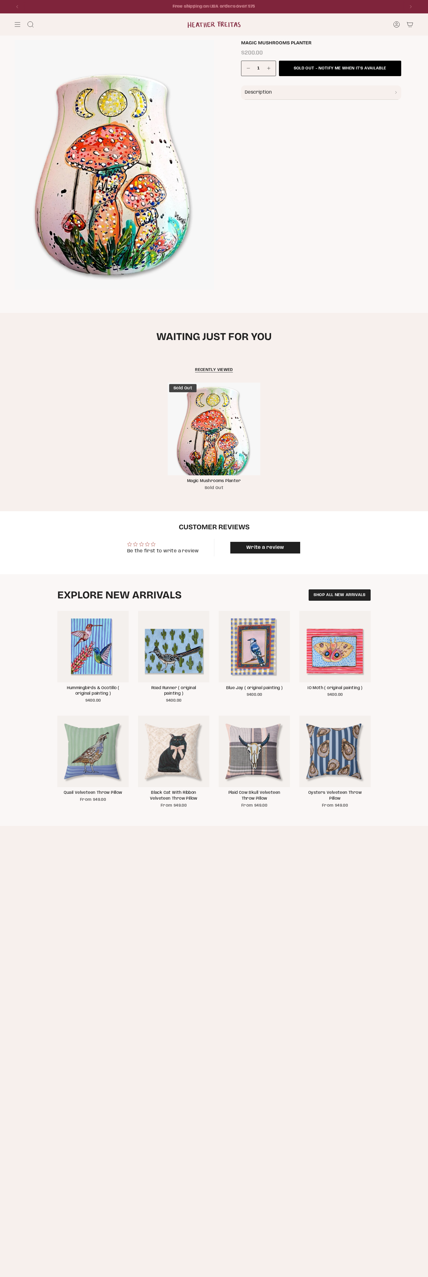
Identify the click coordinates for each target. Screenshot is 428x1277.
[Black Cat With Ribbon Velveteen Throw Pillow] (173, 751)
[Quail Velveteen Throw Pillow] (93, 751)
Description (258, 92)
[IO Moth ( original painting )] (335, 646)
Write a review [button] (265, 547)
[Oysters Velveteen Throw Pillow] (335, 751)
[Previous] (17, 6)
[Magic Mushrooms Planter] (214, 429)
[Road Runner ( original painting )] (173, 646)
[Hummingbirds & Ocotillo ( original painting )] (93, 646)
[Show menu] (17, 24)
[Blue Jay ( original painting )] (254, 646)
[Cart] (410, 24)
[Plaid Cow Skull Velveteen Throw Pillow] (254, 751)
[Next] (410, 6)
